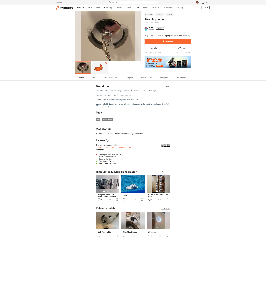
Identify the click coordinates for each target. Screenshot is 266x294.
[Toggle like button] (99, 199)
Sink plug (152, 232)
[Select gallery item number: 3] (107, 191)
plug (98, 119)
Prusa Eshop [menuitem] (167, 8)
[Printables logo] (64, 8)
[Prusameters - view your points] (197, 2)
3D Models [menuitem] (80, 8)
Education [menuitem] (155, 8)
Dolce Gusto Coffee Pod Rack (158, 196)
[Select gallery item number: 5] (110, 191)
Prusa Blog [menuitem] (179, 8)
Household (160, 14)
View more (165, 172)
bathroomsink (108, 119)
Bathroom (169, 14)
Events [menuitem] (137, 8)
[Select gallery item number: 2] (106, 191)
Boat (125, 196)
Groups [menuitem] (145, 8)
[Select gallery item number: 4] (109, 191)
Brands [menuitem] (128, 8)
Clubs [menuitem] (98, 8)
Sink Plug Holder (105, 232)
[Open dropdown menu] (189, 19)
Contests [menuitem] (119, 8)
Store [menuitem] (90, 8)
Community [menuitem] (108, 8)
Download (169, 42)
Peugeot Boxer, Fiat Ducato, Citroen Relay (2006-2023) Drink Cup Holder (107, 196)
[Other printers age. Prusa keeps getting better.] (168, 62)
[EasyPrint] (192, 2)
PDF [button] (167, 86)
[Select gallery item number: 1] (104, 191)
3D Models (150, 14)
